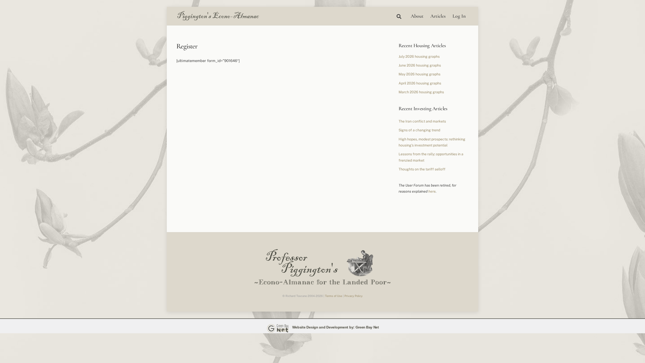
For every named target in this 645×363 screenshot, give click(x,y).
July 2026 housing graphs (419, 56)
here (432, 191)
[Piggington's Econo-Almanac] (218, 19)
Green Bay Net (367, 327)
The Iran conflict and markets (422, 121)
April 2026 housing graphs (420, 83)
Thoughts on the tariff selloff (422, 169)
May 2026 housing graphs (419, 74)
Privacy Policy (353, 296)
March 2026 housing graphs (421, 92)
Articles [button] (438, 16)
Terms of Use (333, 296)
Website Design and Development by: (323, 327)
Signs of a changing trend (419, 130)
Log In (459, 16)
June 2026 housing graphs (420, 65)
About (417, 16)
